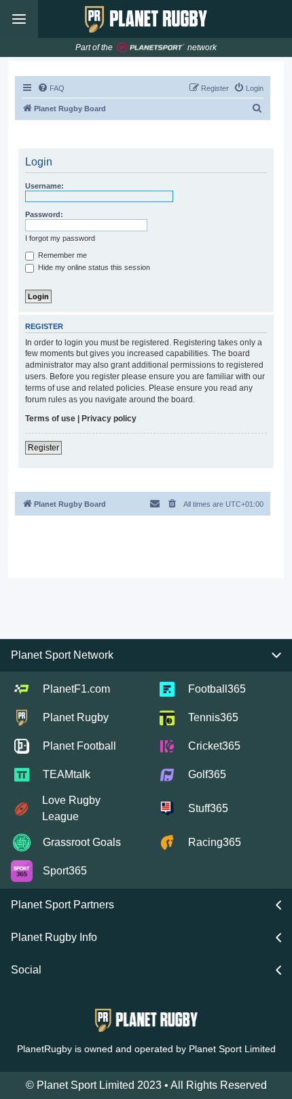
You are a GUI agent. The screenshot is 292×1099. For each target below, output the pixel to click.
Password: (44, 214)
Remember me (61, 255)
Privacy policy (108, 418)
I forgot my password (60, 238)
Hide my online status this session (93, 267)
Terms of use (50, 418)
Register (43, 447)
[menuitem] (51, 88)
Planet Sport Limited (232, 1048)
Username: (44, 186)
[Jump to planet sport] (151, 48)
